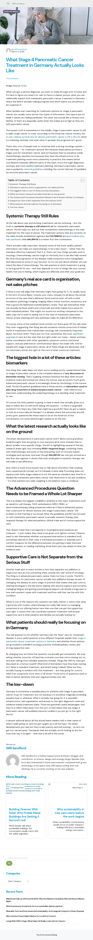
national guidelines (33, 169)
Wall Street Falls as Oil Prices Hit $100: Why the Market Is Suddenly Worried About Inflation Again (45, 900)
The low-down (17, 207)
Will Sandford (20, 49)
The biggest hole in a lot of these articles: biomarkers (34, 190)
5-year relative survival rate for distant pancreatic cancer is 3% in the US (43, 136)
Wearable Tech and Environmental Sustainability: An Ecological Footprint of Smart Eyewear (45, 911)
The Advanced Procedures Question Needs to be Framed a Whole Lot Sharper (47, 197)
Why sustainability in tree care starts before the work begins (69, 812)
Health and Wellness (11, 11)
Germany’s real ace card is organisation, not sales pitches (37, 187)
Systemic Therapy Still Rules (22, 184)
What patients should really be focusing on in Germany (36, 204)
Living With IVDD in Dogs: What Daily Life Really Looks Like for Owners (35, 921)
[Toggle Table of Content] (81, 180)
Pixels (24, 85)
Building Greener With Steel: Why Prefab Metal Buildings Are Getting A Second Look (24, 814)
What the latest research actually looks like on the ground (37, 194)
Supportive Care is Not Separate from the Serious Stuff (36, 200)
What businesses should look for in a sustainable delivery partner (34, 906)
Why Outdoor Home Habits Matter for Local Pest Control (31, 916)
